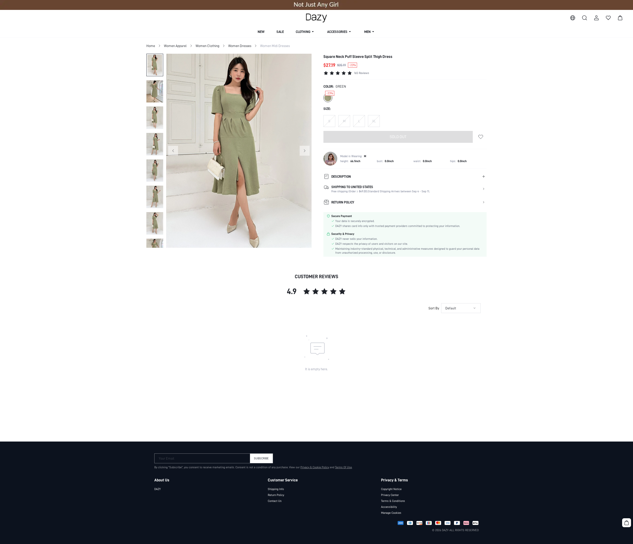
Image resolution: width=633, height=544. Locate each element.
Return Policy (276, 495)
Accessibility (389, 507)
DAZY (157, 489)
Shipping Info (276, 489)
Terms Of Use (343, 467)
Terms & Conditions (393, 501)
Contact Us (275, 501)
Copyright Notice (391, 489)
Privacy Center (390, 495)
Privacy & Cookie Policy (314, 467)
